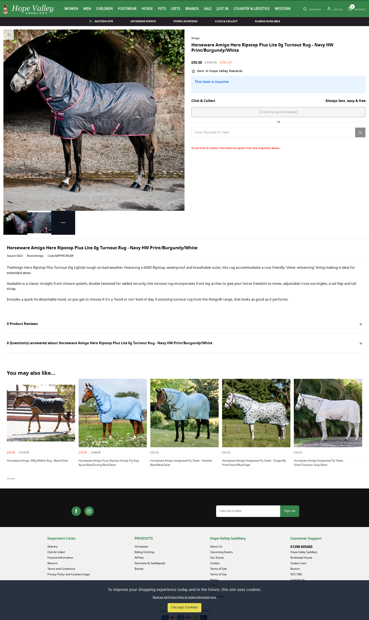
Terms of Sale (218, 569)
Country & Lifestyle (252, 9)
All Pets (139, 558)
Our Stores (217, 558)
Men (87, 9)
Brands (192, 9)
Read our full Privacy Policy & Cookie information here (184, 597)
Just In (222, 9)
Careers (215, 563)
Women (71, 9)
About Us (216, 547)
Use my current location (279, 112)
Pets (162, 9)
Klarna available (267, 21)
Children (104, 9)
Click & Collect (226, 21)
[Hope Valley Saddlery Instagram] (89, 511)
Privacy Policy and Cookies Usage (68, 574)
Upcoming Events (143, 21)
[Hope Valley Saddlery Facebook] (76, 511)
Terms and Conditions (61, 569)
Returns (52, 563)
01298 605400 (301, 546)
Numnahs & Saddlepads (150, 563)
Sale (208, 9)
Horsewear (141, 547)
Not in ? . (220, 142)
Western (282, 9)
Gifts (175, 9)
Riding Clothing (144, 552)
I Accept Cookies (184, 607)
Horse (147, 9)
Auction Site (104, 21)
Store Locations (185, 21)
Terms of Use (218, 574)
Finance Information (60, 558)
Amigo (195, 38)
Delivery (52, 547)
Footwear (127, 9)
